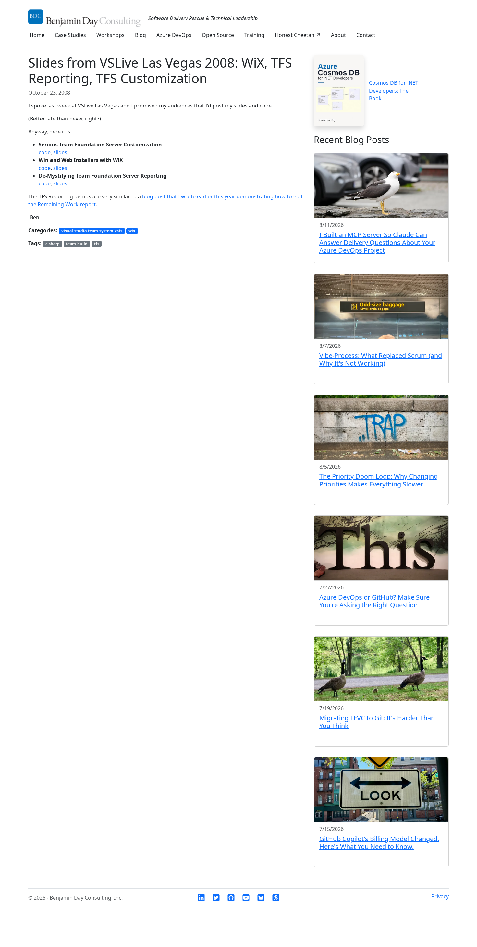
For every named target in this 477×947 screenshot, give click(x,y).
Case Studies (70, 35)
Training (254, 35)
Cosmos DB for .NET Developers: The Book (393, 90)
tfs (96, 243)
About (338, 35)
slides (60, 152)
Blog (140, 35)
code (45, 152)
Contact (365, 35)
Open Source (218, 35)
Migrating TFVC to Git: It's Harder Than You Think (377, 721)
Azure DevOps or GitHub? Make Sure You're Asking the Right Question (374, 601)
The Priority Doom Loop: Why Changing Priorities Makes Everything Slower (378, 480)
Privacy (440, 896)
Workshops (110, 35)
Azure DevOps (173, 35)
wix (131, 231)
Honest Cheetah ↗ (298, 35)
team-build (77, 243)
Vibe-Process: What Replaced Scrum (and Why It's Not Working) (380, 359)
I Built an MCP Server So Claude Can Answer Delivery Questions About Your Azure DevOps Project (377, 242)
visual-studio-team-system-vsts (91, 231)
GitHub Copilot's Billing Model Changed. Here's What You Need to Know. (379, 842)
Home (37, 35)
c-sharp (52, 243)
